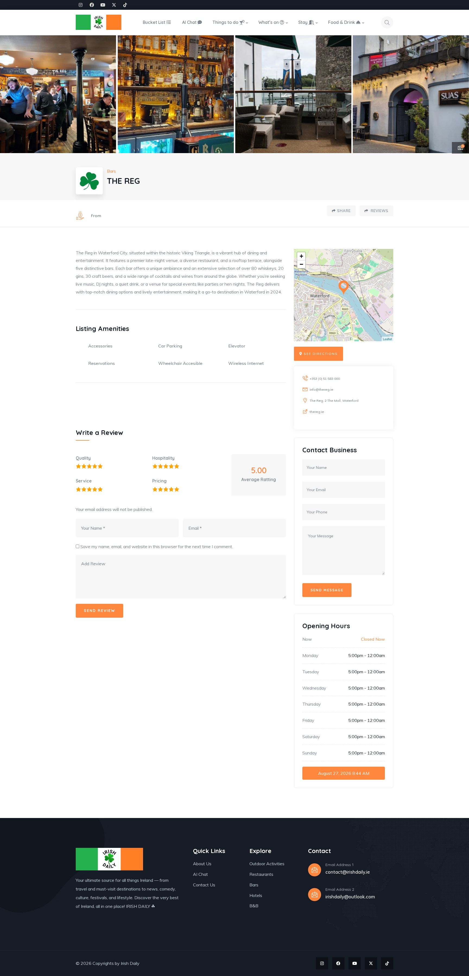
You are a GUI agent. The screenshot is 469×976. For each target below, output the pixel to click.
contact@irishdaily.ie (347, 872)
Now (307, 639)
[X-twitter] (114, 5)
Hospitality (163, 458)
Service (84, 481)
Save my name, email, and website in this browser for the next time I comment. (156, 546)
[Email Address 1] (314, 869)
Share (344, 211)
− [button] (301, 264)
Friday (308, 720)
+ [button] (301, 256)
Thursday (311, 704)
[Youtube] (103, 5)
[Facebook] (92, 5)
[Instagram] (80, 5)
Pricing (159, 481)
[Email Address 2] (314, 894)
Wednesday (314, 688)
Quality (83, 458)
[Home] (98, 22)
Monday (310, 655)
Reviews (379, 211)
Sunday (309, 753)
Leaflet (387, 339)
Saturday (311, 736)
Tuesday (310, 671)
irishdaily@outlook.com (350, 896)
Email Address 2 (339, 889)
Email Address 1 (339, 864)
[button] (458, 94)
